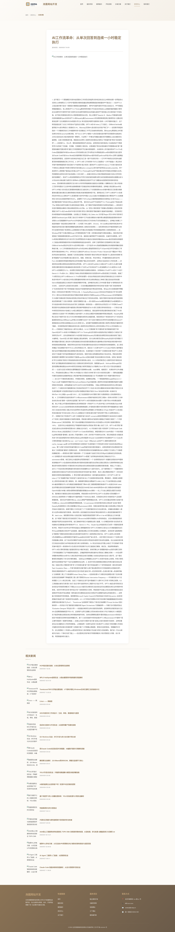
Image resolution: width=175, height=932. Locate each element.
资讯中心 (137, 4)
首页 (81, 4)
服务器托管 (93, 915)
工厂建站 (92, 911)
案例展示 (99, 4)
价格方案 (118, 4)
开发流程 (109, 4)
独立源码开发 (94, 899)
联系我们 (146, 4)
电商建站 (92, 907)
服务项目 (90, 4)
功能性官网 (93, 903)
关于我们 (128, 4)
